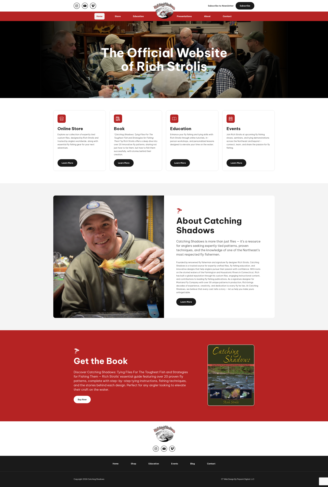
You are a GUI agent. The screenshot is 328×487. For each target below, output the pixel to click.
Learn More (67, 163)
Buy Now (82, 399)
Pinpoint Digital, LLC (245, 479)
